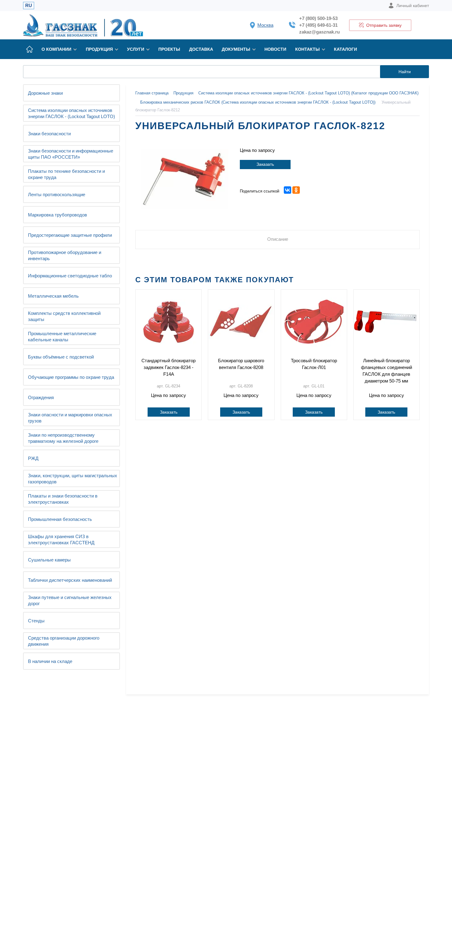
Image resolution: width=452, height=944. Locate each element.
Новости (275, 49)
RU (28, 5)
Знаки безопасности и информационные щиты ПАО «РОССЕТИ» (70, 154)
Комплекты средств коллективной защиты (64, 316)
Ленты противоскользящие (56, 194)
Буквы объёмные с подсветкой (61, 356)
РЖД (33, 458)
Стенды (36, 620)
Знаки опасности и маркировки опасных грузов (70, 417)
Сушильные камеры (49, 559)
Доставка (201, 49)
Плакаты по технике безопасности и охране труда (66, 174)
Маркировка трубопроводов (57, 214)
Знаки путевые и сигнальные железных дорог (70, 600)
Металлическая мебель (53, 296)
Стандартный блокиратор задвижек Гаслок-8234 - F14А (168, 367)
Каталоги (345, 49)
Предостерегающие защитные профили (70, 235)
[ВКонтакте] (287, 190)
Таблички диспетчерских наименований (70, 580)
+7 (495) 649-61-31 (318, 25)
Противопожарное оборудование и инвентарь (64, 255)
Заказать (265, 164)
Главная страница (152, 93)
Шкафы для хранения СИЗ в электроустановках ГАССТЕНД (61, 539)
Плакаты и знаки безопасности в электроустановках (62, 499)
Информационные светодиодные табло (70, 275)
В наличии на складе (50, 661)
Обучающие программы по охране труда (71, 377)
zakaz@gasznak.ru (319, 31)
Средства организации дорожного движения (63, 641)
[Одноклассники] (296, 190)
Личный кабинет (412, 5)
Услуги (135, 49)
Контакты (307, 49)
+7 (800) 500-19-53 (318, 18)
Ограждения (41, 397)
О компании (56, 49)
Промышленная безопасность (60, 519)
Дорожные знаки (45, 93)
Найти (404, 71)
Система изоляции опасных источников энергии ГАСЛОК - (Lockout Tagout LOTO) (71, 113)
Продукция (99, 49)
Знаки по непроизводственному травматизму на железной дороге (63, 438)
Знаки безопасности (49, 133)
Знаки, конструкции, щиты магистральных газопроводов (72, 478)
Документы (236, 49)
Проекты (169, 49)
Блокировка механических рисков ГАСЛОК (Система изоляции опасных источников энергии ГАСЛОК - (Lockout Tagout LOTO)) (257, 102)
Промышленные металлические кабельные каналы (62, 336)
